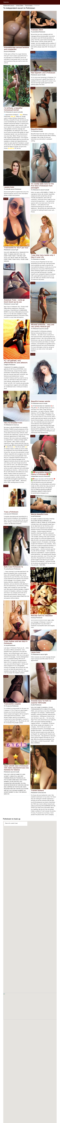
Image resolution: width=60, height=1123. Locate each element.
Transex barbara (37, 790)
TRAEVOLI (6, 2)
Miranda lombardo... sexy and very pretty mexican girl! (42, 326)
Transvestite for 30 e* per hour (16, 248)
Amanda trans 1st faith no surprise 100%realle (41, 702)
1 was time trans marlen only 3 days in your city (43, 256)
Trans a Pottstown (11, 512)
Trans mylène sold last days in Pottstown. (15, 642)
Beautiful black (37, 129)
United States (19, 5)
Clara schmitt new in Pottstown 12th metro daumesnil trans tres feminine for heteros (16, 768)
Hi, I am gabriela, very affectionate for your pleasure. (16, 362)
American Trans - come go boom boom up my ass (14, 301)
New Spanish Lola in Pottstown (43, 73)
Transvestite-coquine (12, 704)
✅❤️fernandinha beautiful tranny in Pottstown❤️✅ (41, 473)
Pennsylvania (28, 5)
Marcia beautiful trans (39, 514)
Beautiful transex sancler (40, 401)
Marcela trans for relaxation (42, 616)
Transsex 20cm (37, 30)
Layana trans (9, 187)
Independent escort (8, 5)
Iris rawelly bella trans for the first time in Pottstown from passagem (42, 186)
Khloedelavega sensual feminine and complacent (16, 48)
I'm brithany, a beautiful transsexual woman (13, 109)
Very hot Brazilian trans (13, 423)
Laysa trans (35, 652)
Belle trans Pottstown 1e (13, 567)
